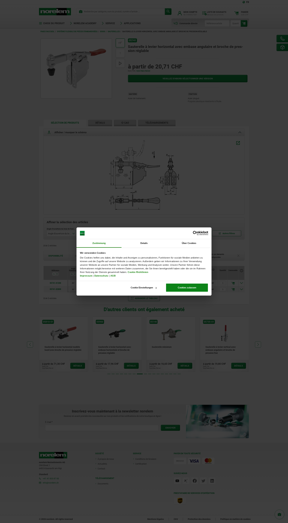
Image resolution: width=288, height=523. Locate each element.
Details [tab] (144, 243)
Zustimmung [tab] (99, 243)
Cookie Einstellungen (142, 287)
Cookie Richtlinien (137, 272)
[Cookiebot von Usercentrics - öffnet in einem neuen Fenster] (195, 233)
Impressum (86, 275)
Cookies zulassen (187, 287)
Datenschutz (101, 275)
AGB (113, 275)
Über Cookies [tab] (189, 243)
